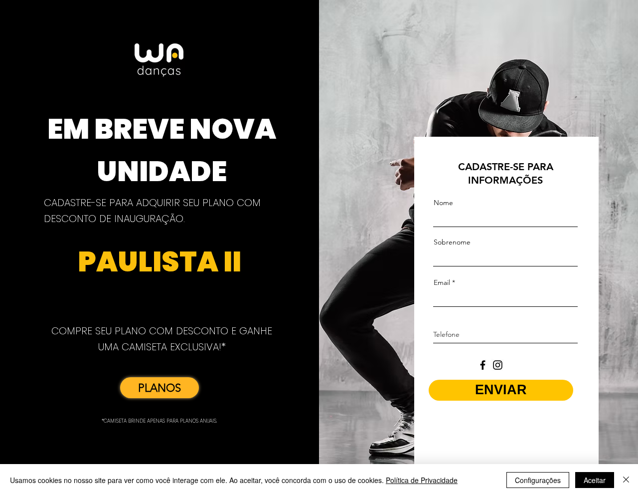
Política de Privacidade (422, 480)
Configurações (538, 480)
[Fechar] (626, 480)
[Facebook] (483, 365)
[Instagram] (497, 365)
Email (442, 282)
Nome (443, 202)
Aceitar (595, 480)
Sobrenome (452, 242)
